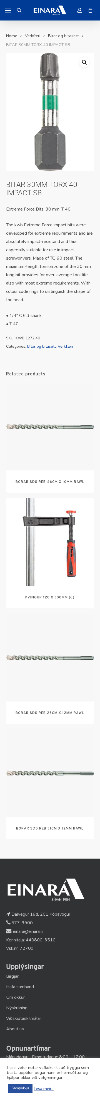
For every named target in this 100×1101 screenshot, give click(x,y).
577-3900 (21, 923)
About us (15, 1029)
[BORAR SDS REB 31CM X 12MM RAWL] (50, 773)
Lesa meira (44, 1088)
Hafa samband (20, 987)
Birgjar (12, 976)
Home (11, 36)
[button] (8, 10)
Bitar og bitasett (63, 36)
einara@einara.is (28, 931)
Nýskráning (17, 1008)
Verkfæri (32, 36)
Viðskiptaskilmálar (23, 1018)
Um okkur (15, 997)
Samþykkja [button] (20, 1088)
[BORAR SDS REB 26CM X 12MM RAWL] (50, 657)
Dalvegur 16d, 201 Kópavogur (40, 914)
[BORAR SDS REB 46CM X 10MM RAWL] (50, 426)
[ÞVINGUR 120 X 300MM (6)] (50, 542)
